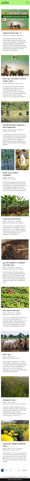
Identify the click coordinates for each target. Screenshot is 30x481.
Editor (5, 83)
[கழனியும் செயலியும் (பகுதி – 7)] (15, 19)
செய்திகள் (5, 131)
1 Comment (19, 129)
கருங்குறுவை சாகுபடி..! (9, 400)
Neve (9, 479)
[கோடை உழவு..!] (15, 341)
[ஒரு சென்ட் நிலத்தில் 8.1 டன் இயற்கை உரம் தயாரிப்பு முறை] (15, 249)
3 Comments (19, 448)
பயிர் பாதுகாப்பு (12, 269)
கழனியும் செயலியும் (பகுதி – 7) (12, 33)
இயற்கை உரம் (5, 269)
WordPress (19, 479)
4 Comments (18, 221)
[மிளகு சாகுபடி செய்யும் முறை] (15, 297)
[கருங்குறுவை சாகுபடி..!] (15, 386)
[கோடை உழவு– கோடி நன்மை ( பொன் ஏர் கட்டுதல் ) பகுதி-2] (15, 65)
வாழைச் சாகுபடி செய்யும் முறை (12, 219)
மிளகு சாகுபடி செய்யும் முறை (11, 310)
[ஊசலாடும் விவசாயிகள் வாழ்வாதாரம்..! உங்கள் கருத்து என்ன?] (15, 111)
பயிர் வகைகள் (14, 403)
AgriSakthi (11, 477)
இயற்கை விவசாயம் (20, 83)
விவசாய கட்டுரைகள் (12, 131)
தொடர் (22, 35)
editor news (6, 35)
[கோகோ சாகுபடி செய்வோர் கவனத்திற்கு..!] (15, 159)
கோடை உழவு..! (7, 354)
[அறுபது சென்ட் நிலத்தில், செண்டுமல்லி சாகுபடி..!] (15, 430)
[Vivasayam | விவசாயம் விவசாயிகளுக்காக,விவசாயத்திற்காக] (5, 2)
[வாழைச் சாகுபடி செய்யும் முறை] (15, 205)
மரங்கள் (13, 222)
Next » (24, 470)
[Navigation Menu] (27, 2)
